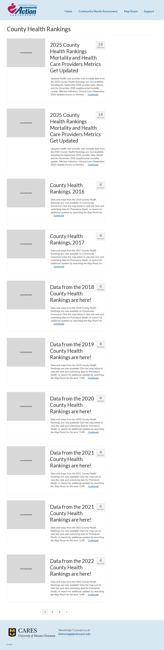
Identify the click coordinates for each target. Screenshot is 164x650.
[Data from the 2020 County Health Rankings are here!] (26, 406)
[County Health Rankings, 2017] (26, 244)
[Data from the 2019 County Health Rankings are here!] (26, 352)
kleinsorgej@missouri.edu (74, 634)
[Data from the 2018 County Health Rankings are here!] (26, 294)
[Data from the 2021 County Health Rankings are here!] (26, 460)
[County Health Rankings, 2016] (26, 193)
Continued (93, 94)
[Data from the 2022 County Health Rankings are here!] (26, 568)
